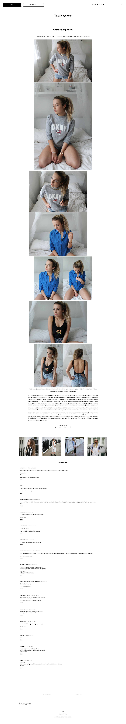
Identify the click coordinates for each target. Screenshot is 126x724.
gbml (71, 717)
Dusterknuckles (23, 600)
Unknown (22, 539)
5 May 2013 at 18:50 (28, 660)
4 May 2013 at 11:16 (32, 526)
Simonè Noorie (24, 564)
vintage (87, 36)
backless (59, 36)
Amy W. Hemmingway (25, 595)
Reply (21, 479)
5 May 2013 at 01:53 (35, 595)
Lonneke (22, 646)
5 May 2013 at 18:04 (29, 646)
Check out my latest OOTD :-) (26, 556)
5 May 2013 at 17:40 (30, 635)
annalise (22, 512)
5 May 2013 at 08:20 (31, 609)
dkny (73, 36)
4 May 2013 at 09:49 (27, 485)
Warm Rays (79, 694)
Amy (21, 485)
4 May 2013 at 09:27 (32, 467)
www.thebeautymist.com (25, 586)
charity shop (67, 36)
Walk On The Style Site (26, 550)
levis (77, 36)
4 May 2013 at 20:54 (42, 581)
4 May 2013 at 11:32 (30, 539)
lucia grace (63, 15)
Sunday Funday (47, 694)
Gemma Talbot (23, 526)
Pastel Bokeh (23, 517)
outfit (82, 36)
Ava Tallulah (23, 621)
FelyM (21, 660)
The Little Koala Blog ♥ (27, 491)
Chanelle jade (23, 467)
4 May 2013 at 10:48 (29, 512)
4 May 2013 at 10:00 (36, 499)
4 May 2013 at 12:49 (36, 550)
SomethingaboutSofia (26, 499)
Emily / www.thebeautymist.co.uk (29, 581)
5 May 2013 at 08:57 (31, 621)
